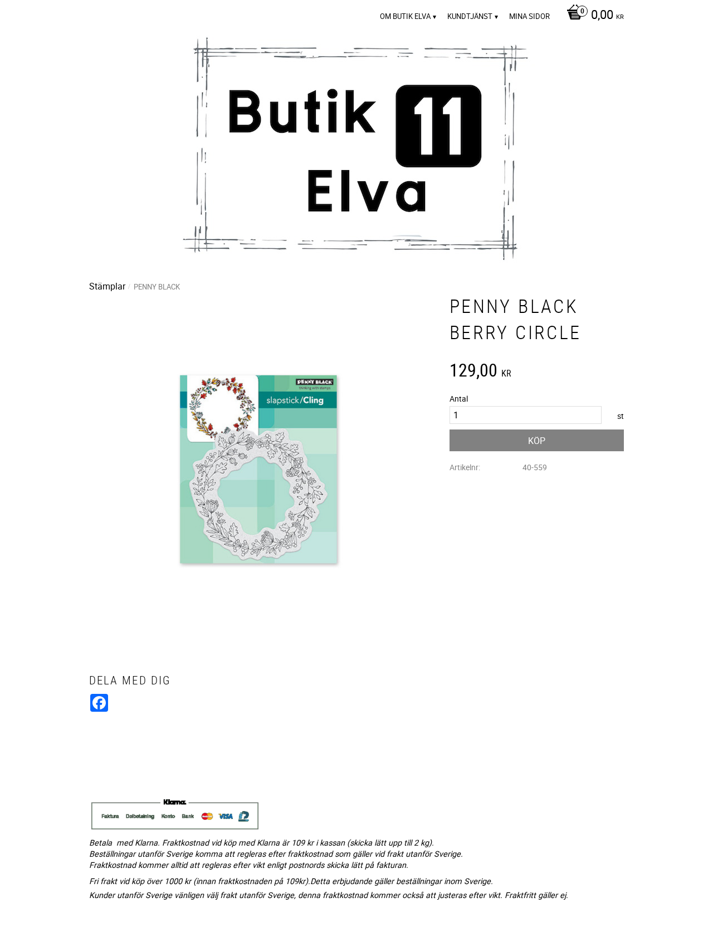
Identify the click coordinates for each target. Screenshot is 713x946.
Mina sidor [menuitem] (529, 16)
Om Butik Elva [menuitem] (405, 16)
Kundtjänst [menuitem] (469, 16)
